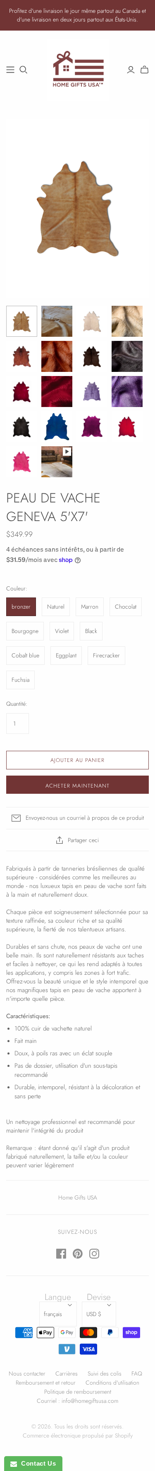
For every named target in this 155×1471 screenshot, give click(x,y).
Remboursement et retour (46, 1382)
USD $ (93, 1314)
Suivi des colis (105, 1373)
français (53, 1314)
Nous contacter (27, 1373)
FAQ (136, 1373)
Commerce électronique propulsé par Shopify (78, 1435)
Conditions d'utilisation (112, 1382)
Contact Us (36, 1463)
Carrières (66, 1373)
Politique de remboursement (77, 1392)
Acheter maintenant (77, 786)
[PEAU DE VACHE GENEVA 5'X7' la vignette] (21, 321)
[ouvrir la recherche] (23, 70)
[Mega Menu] (10, 70)
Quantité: (16, 704)
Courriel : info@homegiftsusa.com (77, 1401)
